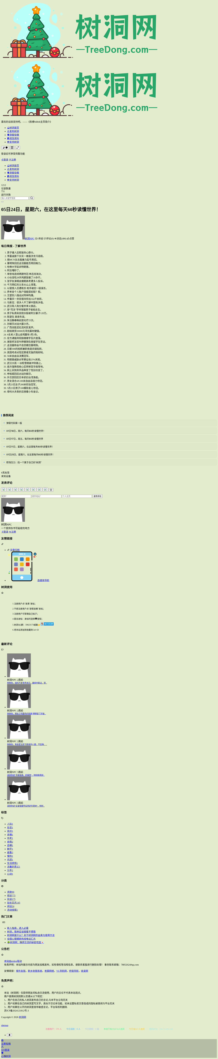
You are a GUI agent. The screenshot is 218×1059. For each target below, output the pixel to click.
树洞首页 (14, 127)
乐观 (10, 859)
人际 (10, 824)
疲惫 (10, 852)
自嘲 (10, 845)
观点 (10, 831)
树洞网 (22, 1017)
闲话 (10, 906)
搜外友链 (21, 971)
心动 (10, 874)
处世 (10, 827)
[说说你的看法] (109, 493)
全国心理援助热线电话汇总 (21, 939)
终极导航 (74, 971)
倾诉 (11, 895)
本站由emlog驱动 (13, 961)
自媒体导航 (43, 580)
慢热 (10, 856)
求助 (10, 892)
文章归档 (15, 550)
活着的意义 (13, 867)
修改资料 (14, 138)
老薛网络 (49, 971)
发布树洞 (14, 131)
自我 (10, 842)
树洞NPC (29, 238)
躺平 (10, 849)
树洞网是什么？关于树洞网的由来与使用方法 (31, 935)
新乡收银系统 (35, 971)
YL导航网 (61, 971)
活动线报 (12, 910)
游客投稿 (14, 135)
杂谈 (11, 899)
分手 (10, 870)
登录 (6, 159)
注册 (13, 159)
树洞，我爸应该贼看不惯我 (21, 931)
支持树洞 (14, 142)
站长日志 (13, 902)
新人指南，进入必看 (17, 928)
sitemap (4, 1025)
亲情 (10, 834)
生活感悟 (12, 863)
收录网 (84, 971)
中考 (10, 838)
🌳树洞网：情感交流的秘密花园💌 (25, 942)
